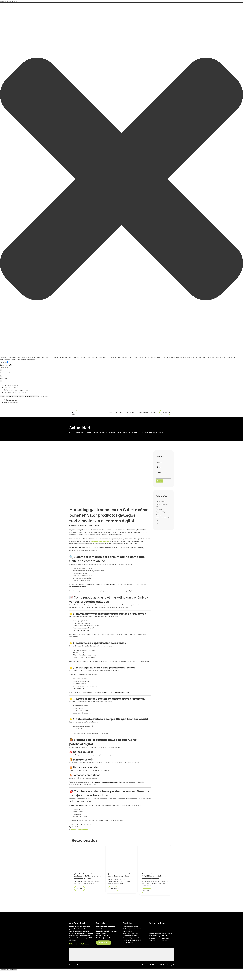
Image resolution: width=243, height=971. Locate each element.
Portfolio (143, 412)
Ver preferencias (17, 396)
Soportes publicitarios (130, 935)
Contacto (165, 412)
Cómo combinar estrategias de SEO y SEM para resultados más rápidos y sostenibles (154, 876)
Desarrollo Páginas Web (130, 933)
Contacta (103, 943)
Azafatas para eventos (130, 926)
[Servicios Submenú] (136, 412)
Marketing (79, 432)
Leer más (79, 888)
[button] (121, 179)
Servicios (130, 412)
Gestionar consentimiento (8, 970)
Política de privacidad (11, 402)
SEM (157, 521)
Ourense (159, 515)
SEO (157, 524)
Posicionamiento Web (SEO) (132, 940)
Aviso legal (7, 405)
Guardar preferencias (30, 396)
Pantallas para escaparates (132, 929)
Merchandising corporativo (131, 938)
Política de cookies (10, 400)
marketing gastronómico (99, 541)
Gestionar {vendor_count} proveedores (17, 390)
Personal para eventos (163, 518)
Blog (153, 412)
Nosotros (120, 412)
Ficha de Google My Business (79, 944)
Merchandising (160, 512)
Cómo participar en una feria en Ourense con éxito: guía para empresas (155, 937)
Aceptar (2, 396)
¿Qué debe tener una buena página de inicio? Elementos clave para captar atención (87, 876)
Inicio (111, 412)
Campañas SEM (128, 942)
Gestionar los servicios (11, 387)
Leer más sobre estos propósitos (15, 392)
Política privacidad (157, 965)
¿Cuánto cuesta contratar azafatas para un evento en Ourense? (167, 937)
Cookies (145, 965)
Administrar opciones (11, 385)
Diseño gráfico (160, 501)
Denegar (9, 396)
